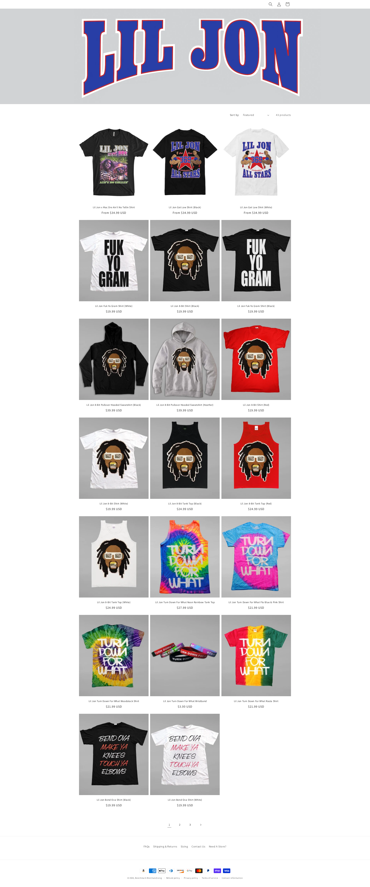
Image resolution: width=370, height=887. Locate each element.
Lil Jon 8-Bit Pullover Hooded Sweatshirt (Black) (114, 405)
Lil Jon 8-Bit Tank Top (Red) (256, 503)
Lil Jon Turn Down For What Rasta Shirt (256, 701)
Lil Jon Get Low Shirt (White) (256, 207)
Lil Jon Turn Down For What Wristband (185, 701)
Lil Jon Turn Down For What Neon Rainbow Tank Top (185, 602)
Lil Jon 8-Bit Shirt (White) (114, 503)
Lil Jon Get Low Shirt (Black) (185, 207)
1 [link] (169, 825)
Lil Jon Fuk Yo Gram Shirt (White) (114, 306)
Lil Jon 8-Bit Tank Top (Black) (185, 503)
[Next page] (200, 825)
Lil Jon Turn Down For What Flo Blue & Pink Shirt (256, 602)
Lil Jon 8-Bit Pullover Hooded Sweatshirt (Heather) (185, 405)
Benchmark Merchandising (148, 878)
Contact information (232, 878)
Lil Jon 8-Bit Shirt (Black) (185, 306)
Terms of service (210, 878)
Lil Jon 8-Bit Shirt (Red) (256, 405)
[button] (270, 4)
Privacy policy (191, 878)
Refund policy (173, 878)
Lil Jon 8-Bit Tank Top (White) (114, 602)
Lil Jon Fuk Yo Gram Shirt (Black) (256, 306)
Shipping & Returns (165, 846)
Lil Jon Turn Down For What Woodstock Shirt (114, 701)
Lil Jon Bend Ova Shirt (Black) (114, 799)
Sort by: (234, 115)
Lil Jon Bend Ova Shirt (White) (185, 799)
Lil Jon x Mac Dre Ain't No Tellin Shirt (114, 207)
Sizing (184, 846)
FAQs (147, 846)
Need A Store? (217, 846)
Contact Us (198, 846)
